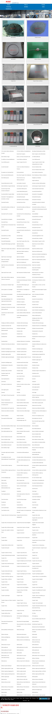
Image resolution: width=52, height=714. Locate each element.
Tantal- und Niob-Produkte (21, 485)
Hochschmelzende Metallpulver (37, 277)
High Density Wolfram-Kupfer (37, 248)
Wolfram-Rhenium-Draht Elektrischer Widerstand (23, 683)
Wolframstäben (4, 692)
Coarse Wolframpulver (36, 159)
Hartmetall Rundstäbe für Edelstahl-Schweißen (38, 203)
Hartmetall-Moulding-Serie (21, 227)
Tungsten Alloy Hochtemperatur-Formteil (8, 522)
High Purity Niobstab (36, 262)
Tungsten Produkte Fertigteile (37, 579)
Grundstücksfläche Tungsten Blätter (7, 194)
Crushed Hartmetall (4, 166)
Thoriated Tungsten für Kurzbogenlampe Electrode (24, 511)
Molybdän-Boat (19, 333)
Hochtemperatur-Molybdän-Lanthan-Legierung (38, 281)
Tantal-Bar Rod (35, 488)
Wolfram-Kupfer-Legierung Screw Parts (24, 665)
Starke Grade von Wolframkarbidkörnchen (5, 486)
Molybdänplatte (35, 362)
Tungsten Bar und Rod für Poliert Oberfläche (38, 533)
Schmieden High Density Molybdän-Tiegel (7, 453)
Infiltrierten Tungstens (21, 301)
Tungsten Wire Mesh (20, 610)
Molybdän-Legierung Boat (21, 354)
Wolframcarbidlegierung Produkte (23, 637)
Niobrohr (18, 389)
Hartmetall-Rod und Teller (6, 235)
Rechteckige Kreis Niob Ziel (37, 418)
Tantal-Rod (19, 502)
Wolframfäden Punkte (21, 658)
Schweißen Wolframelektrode (37, 457)
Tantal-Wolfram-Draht (5, 510)
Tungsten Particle (20, 576)
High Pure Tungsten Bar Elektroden (38, 256)
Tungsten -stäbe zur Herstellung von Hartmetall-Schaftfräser (38, 596)
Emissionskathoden (20, 172)
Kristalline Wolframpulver (21, 304)
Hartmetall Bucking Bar (21, 196)
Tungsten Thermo (20, 600)
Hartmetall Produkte (5, 202)
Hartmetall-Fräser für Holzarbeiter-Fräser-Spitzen (8, 225)
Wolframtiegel (37, 146)
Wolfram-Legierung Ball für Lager (7, 668)
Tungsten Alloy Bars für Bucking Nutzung (8, 515)
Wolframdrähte (19, 644)
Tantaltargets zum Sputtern (21, 507)
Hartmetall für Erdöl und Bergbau (23, 199)
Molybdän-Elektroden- (36, 341)
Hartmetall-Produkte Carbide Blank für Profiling (23, 231)
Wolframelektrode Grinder (36, 647)
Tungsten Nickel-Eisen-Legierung (7, 576)
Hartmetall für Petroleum (36, 199)
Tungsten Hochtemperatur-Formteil (23, 566)
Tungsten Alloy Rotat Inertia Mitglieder (23, 522)
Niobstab (3, 392)
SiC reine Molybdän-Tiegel (37, 477)
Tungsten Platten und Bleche (6, 579)
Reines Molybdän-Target (36, 436)
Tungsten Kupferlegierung (6, 573)
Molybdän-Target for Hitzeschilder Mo (39, 370)
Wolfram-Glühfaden (38, 59)
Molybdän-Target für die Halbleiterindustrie (5, 374)
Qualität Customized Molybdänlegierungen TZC (21, 419)
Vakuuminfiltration (35, 621)
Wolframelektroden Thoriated (6, 652)
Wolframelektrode (35, 644)
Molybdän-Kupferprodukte (21, 351)
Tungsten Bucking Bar (5, 547)
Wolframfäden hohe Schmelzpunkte (38, 655)
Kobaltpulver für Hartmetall (6, 304)
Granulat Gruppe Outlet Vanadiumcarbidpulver (5, 189)
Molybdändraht (4, 336)
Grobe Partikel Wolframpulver (22, 191)
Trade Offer (25, 700)
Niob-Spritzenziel (35, 389)
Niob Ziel (33, 378)
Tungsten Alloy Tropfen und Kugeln (23, 527)
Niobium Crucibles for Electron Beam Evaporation (23, 385)
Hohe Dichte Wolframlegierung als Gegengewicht (23, 285)
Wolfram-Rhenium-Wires (5, 689)
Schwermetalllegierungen (5, 477)
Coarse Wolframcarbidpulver (22, 159)
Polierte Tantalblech (4, 415)
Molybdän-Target (20, 370)
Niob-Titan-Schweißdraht (21, 395)
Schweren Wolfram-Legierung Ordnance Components (8, 471)
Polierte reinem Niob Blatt (21, 408)
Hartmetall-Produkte (5, 230)
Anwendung (8, 6)
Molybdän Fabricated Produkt (22, 325)
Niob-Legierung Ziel (4, 389)
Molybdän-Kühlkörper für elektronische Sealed (39, 345)
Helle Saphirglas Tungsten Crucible (38, 241)
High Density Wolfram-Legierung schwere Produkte (22, 252)
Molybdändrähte (4, 341)
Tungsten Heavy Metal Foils (22, 563)
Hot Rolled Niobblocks (21, 299)
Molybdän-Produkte (35, 365)
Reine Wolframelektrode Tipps (6, 431)
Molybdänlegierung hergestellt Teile (38, 354)
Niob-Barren (3, 381)
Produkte (43, 4)
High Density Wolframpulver (37, 251)
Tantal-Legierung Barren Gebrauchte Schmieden (23, 495)
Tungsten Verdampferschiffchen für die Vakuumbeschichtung (39, 606)
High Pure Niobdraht (20, 256)
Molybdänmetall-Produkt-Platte (22, 362)
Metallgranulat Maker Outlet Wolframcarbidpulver (37, 319)
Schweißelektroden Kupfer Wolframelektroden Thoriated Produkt (8, 458)
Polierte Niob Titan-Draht (36, 405)
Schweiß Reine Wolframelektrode (23, 452)
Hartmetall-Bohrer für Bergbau (6, 219)
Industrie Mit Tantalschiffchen (37, 299)
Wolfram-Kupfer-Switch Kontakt (38, 665)
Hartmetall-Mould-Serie (36, 227)
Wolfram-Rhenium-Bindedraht (37, 679)
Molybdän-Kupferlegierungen (37, 348)
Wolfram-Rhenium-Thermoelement (23, 686)
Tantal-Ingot (34, 491)
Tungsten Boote (19, 545)
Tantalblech (3, 491)
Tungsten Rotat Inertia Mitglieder (22, 587)
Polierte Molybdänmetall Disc (22, 405)
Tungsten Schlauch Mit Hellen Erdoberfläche (22, 591)
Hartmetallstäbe (19, 238)
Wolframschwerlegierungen (37, 689)
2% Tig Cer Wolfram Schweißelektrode (23, 151)
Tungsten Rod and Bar (5, 584)
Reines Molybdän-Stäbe (21, 436)
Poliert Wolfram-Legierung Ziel (37, 402)
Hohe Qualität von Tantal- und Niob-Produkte (38, 285)
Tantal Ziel (18, 488)
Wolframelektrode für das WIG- (22, 647)
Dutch (9, 699)
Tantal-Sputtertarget (5, 507)
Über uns (26, 4)
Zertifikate (26, 6)
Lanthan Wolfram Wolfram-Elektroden (23, 312)
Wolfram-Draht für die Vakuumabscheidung (36, 640)
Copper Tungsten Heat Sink (22, 162)
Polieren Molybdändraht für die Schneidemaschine (7, 403)
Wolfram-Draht (4, 639)
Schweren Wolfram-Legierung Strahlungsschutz (37, 473)
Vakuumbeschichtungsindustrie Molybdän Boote (7, 622)
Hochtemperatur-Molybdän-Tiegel (7, 284)
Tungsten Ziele (19, 613)
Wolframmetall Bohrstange (21, 676)
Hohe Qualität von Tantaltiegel (6, 289)
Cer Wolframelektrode (13, 146)
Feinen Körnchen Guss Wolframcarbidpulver (21, 178)
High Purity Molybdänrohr (21, 262)
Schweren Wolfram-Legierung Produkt (23, 470)
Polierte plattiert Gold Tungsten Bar (7, 408)
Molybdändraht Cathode (21, 336)
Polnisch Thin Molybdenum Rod (38, 415)
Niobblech (19, 381)
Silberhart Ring (4, 483)
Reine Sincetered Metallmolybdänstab (23, 425)
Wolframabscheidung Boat (21, 634)
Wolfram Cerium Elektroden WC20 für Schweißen (39, 630)
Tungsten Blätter (4, 540)
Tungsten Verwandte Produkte (6, 610)
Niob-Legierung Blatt (36, 384)
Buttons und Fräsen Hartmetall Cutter (23, 156)
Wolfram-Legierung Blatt (21, 668)
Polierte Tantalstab (20, 415)
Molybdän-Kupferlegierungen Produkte (8, 351)
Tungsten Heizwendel (5, 566)
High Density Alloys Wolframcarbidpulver (20, 244)
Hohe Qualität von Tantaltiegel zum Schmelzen (23, 290)
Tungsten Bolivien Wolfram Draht (7, 545)
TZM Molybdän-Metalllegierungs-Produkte (23, 617)
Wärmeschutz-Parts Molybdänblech (38, 626)
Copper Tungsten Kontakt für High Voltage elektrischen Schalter (38, 163)
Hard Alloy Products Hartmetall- (22, 194)
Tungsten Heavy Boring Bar (37, 560)
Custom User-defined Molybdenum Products (23, 167)
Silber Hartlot (3, 480)
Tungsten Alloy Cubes (36, 515)
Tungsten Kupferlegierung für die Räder (24, 573)
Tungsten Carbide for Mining (6, 552)
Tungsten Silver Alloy (36, 592)
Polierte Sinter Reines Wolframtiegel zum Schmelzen (39, 411)
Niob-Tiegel (34, 392)
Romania (12, 699)
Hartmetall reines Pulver (21, 202)
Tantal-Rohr (34, 502)
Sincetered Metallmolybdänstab (37, 483)
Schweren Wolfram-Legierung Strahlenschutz (22, 473)
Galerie (43, 6)
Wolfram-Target (19, 692)
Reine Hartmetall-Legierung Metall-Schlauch (38, 422)
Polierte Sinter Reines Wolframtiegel (23, 410)
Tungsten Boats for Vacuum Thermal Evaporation (38, 541)
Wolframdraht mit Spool (5, 644)
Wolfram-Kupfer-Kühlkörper (6, 665)
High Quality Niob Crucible (6, 272)
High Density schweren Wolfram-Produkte (38, 244)
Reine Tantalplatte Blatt (5, 428)
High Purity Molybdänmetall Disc (23, 259)
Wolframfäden (19, 652)
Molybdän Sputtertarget (21, 328)
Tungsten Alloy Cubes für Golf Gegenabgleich (37, 518)
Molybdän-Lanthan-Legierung (37, 351)
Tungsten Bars (3, 537)
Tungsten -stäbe (19, 595)
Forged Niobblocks (35, 180)
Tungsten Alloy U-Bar (36, 527)
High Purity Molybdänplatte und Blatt (39, 259)
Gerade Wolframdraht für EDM (6, 183)
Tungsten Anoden (35, 530)
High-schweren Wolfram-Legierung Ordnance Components (7, 278)
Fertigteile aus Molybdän (36, 177)
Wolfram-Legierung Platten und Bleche (39, 671)
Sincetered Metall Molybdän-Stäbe (23, 483)
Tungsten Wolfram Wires (5, 613)
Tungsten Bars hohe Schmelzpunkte (23, 537)
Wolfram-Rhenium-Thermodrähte (7, 686)
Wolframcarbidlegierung (5, 637)
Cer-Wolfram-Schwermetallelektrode (7, 159)
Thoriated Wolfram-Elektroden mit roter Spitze (39, 511)
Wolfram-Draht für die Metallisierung (23, 639)
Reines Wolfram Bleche (21, 439)
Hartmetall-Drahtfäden (21, 219)
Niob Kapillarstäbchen (5, 378)
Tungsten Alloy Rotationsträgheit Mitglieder (38, 523)
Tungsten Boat (13, 102)
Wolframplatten (35, 676)
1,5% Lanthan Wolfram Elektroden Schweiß (7, 152)
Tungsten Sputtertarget (5, 595)
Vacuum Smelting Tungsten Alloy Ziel (38, 618)
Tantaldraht (19, 491)
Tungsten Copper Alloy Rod (22, 552)
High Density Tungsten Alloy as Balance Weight (8, 249)
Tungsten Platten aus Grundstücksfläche (39, 576)
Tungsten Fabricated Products (22, 555)
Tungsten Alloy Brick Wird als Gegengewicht (22, 516)
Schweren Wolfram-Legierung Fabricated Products (39, 466)
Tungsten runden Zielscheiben (37, 587)
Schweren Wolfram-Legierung (6, 465)
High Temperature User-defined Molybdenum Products (37, 273)
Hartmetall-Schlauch (5, 238)
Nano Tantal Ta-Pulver (21, 376)
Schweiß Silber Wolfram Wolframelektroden (36, 453)
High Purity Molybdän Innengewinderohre (5, 260)
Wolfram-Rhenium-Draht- (6, 682)
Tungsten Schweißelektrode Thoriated (39, 590)
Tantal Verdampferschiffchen (37, 485)
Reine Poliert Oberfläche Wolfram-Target (8, 425)
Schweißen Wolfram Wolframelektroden (24, 457)
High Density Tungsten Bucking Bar (23, 248)
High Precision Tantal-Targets (6, 256)
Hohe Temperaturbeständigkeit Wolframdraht (6, 295)
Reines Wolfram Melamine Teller (38, 439)
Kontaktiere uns (9, 8)
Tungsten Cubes (35, 552)
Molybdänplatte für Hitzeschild (6, 365)
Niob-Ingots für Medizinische (6, 384)
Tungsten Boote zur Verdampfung (38, 545)
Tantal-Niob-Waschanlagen (21, 499)
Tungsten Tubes (4, 605)
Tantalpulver (3, 502)
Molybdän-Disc (35, 333)
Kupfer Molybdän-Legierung (37, 307)
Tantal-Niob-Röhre (4, 499)
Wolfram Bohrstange (20, 629)
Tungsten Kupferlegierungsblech (38, 573)
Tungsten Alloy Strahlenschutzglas (7, 527)
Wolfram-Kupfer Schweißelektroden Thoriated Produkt (38, 662)
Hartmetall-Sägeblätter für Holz (37, 235)
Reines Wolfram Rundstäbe (21, 442)
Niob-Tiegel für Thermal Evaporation (7, 395)
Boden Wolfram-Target (5, 156)
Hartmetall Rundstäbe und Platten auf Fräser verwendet (8, 208)
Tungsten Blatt (34, 537)
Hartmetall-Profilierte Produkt (37, 230)
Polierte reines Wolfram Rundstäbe (38, 408)
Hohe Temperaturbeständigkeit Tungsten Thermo (39, 290)
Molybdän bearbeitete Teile (6, 325)
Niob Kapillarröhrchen (36, 376)
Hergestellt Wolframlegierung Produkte (8, 243)
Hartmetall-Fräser (35, 222)
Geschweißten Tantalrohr (21, 183)
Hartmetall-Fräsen (4, 222)
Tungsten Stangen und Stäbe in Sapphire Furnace (8, 601)
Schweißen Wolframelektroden (37, 462)
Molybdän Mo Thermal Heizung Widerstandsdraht (7, 329)
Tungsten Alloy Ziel (20, 530)
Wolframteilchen (35, 692)
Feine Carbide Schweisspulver (37, 172)
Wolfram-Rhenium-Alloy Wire (22, 679)
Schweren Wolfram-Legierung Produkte (39, 470)
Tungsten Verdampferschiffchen (22, 605)
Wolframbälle (34, 634)
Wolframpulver (13, 37)
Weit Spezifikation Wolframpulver (7, 629)
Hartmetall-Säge (19, 235)
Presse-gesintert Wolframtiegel (6, 418)
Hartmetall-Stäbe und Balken (37, 238)
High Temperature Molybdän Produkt (23, 272)
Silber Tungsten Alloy (20, 480)
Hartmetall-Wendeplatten (5, 241)
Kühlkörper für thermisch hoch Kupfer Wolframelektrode (8, 308)
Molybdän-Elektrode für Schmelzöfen (23, 341)
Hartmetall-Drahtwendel (36, 219)
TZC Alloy (34, 613)
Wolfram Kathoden (4, 634)
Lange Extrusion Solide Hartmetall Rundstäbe (7, 313)
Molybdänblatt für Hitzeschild (37, 331)
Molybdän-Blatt (19, 331)
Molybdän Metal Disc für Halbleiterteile (39, 325)
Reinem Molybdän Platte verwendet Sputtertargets (23, 432)
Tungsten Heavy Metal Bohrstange (7, 563)
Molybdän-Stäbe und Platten (6, 370)
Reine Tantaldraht (35, 425)
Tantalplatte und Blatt (36, 499)
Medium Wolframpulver (36, 315)
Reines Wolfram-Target (5, 447)
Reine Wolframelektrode (38, 102)
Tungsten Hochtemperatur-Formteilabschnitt (37, 567)
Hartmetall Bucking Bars (36, 196)
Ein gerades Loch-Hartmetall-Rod (7, 172)
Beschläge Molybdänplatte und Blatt (38, 151)
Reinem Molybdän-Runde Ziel (6, 436)
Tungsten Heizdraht (35, 563)
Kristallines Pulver (35, 304)
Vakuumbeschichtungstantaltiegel (23, 621)
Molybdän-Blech (4, 333)
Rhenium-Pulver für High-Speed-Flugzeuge (38, 448)
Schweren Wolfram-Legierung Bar (23, 465)
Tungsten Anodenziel (20, 532)
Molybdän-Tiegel (20, 373)
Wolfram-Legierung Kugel (21, 671)
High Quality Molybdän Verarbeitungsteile (36, 268)
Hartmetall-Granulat (20, 224)
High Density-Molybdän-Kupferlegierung (39, 254)
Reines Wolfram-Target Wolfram (22, 447)
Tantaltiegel (34, 507)
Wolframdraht (13, 59)
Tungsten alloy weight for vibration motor (7, 531)
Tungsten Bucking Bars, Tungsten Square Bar (39, 548)
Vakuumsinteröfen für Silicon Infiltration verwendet (24, 625)
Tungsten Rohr (34, 584)
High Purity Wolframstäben (21, 267)
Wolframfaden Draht (35, 652)
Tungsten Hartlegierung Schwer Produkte (24, 560)
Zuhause (8, 4)
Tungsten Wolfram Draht (36, 610)
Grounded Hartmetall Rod (36, 191)
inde (3, 699)
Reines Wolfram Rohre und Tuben (7, 442)
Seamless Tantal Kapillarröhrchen (23, 477)
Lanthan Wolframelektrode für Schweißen (22, 316)
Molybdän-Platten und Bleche (22, 365)
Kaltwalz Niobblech (35, 301)
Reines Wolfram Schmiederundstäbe (38, 442)
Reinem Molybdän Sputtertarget (38, 431)
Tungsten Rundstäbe (5, 590)
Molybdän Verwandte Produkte (37, 328)
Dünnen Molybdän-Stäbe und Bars (38, 169)
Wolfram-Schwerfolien (21, 689)
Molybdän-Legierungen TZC (37, 359)
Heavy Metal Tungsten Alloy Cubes (23, 241)
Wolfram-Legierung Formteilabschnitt (38, 668)
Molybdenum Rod (35, 373)
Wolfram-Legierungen (5, 676)
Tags (28, 700)
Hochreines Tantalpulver (21, 277)
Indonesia (6, 699)
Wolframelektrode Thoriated (13, 124)
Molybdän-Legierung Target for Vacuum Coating (24, 358)
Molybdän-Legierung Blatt (6, 354)
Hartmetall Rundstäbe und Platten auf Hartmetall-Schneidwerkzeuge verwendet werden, (39, 209)
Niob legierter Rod (20, 378)
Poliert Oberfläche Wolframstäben (23, 402)
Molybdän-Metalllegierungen (6, 362)
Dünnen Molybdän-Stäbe (36, 166)
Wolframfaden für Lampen (21, 655)
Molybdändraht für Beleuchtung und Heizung (38, 337)
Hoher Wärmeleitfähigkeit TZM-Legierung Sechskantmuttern (7, 300)
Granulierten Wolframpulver (22, 188)
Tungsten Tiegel (35, 600)
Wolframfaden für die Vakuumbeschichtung (5, 656)
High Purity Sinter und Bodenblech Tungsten (7, 266)
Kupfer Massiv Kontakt (21, 307)
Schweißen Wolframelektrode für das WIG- (23, 461)
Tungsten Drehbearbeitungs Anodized (8, 555)
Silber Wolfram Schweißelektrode (38, 480)
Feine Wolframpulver (5, 177)
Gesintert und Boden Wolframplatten (38, 183)
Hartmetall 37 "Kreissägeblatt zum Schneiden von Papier (7, 197)
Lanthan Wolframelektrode (37, 124)
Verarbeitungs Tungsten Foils (37, 624)
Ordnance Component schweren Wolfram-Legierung (38, 396)
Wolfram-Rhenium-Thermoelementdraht (39, 686)
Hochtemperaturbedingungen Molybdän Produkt (24, 281)
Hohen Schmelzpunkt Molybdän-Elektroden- (38, 295)
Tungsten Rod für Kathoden (22, 584)
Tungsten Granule (38, 37)
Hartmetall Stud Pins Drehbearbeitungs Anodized (24, 215)
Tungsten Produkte (20, 579)
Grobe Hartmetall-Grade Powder (38, 188)
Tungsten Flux (34, 555)
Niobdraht (34, 381)
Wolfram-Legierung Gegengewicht (7, 671)
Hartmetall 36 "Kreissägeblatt (37, 194)
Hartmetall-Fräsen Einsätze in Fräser (23, 222)
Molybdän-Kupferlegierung (6, 348)
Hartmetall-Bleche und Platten (37, 216)
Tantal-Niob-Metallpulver (36, 496)
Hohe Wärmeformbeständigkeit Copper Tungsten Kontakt (24, 295)
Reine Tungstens (20, 428)
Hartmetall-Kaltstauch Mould (37, 224)
